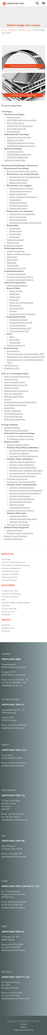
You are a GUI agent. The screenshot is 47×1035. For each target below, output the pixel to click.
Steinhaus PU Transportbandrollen (21, 481)
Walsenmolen (12, 259)
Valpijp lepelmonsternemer (20, 191)
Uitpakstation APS (11, 368)
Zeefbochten (9, 407)
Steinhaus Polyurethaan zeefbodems (23, 447)
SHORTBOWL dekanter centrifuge (21, 145)
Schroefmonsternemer (18, 205)
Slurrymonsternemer (17, 216)
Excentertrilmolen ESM (16, 268)
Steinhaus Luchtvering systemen (20, 510)
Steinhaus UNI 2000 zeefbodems (23, 456)
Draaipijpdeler (15, 199)
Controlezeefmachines (14, 271)
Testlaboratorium (8, 628)
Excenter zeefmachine (13, 393)
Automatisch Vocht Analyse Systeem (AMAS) (26, 356)
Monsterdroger (13, 242)
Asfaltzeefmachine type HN (15, 385)
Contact (23, 1024)
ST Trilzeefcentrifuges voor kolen (20, 439)
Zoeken (37, 2)
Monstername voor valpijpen (19, 185)
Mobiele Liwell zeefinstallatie (16, 430)
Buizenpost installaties (13, 245)
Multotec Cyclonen (14, 530)
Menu (43, 2)
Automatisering (11, 348)
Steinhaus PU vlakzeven (19, 453)
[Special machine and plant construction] (13, 3)
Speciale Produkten (12, 427)
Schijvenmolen (15, 305)
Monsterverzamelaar (15, 239)
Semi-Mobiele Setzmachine (15, 405)
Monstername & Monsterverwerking (22, 171)
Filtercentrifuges (13, 117)
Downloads (5, 631)
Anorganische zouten (9, 590)
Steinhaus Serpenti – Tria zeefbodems (25, 473)
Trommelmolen (13, 265)
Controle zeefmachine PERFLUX (20, 276)
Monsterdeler (12, 225)
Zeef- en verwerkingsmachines (17, 376)
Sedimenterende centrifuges (16, 134)
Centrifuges (5, 559)
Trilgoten (7, 399)
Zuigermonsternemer (18, 202)
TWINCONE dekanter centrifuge (20, 143)
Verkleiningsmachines (13, 248)
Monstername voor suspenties (20, 211)
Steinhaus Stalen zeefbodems (20, 459)
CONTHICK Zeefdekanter (17, 157)
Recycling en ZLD (8, 611)
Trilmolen (13, 311)
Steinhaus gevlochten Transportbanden (26, 490)
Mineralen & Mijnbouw (10, 596)
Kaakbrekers (12, 256)
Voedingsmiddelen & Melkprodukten (15, 602)
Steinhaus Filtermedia (16, 513)
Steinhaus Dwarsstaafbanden (21, 499)
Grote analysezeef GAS (19, 331)
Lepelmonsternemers (18, 182)
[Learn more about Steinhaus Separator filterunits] (23, 46)
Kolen (3, 599)
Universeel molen (16, 308)
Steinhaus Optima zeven (17, 479)
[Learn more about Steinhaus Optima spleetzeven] (23, 74)
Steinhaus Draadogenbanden (21, 487)
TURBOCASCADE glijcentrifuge (20, 125)
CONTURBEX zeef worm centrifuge (21, 120)
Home (3, 30)
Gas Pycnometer (11, 365)
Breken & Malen (13, 288)
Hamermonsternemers (18, 179)
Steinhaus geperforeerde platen (22, 476)
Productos (12, 30)
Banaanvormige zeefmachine (16, 390)
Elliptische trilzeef (11, 387)
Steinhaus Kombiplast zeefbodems (24, 450)
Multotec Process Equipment (16, 527)
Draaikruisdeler (15, 231)
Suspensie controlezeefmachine (20, 279)
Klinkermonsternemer (18, 208)
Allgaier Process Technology (15, 536)
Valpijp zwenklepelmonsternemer (23, 197)
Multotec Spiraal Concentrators (20, 533)
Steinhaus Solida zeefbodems (21, 464)
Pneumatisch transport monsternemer (25, 222)
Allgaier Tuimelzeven (12, 410)
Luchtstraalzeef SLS (17, 325)
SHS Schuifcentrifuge (15, 123)
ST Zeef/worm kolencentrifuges (20, 436)
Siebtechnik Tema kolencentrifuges (19, 433)
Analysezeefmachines (16, 316)
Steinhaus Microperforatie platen (23, 519)
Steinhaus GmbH (24, 30)
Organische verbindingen (11, 593)
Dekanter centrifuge (15, 140)
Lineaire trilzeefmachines (14, 382)
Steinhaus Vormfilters (18, 516)
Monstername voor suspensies (22, 214)
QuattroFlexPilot (14, 131)
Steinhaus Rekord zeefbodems (22, 461)
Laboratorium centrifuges (14, 160)
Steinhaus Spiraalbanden (19, 496)
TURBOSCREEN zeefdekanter (19, 154)
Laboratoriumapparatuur (15, 282)
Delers (9, 334)
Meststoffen (6, 614)
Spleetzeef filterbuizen (13, 538)
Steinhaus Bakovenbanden (20, 501)
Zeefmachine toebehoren (14, 419)
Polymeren (5, 605)
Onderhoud (5, 625)
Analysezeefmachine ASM (20, 328)
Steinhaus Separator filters (18, 444)
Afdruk (23, 1027)
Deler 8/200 (14, 339)
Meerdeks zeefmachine (14, 396)
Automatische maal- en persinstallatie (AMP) (26, 353)
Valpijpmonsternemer (18, 194)
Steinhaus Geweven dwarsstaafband (25, 493)
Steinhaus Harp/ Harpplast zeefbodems (26, 470)
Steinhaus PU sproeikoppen (18, 524)
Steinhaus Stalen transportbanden (22, 484)
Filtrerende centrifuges (14, 114)
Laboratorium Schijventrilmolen (22, 314)
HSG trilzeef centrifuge (16, 128)
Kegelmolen (11, 262)
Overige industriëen (9, 608)
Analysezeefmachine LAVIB (20, 322)
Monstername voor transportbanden (23, 174)
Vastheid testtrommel (16, 345)
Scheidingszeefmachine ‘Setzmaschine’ (20, 402)
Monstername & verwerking (16, 168)
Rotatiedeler (14, 236)
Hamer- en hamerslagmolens (19, 254)
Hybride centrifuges (13, 148)
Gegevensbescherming (23, 1029)
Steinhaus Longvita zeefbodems (22, 467)
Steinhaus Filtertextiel (18, 521)
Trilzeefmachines (11, 379)
